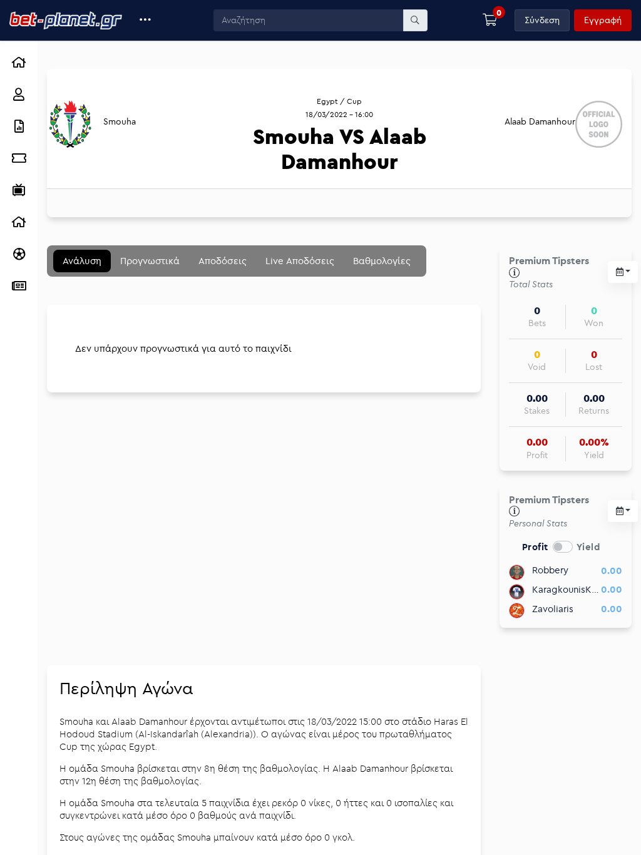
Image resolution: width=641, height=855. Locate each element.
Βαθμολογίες (382, 261)
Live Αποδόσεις (299, 261)
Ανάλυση (82, 261)
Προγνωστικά (150, 261)
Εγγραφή (603, 20)
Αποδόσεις (222, 261)
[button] (145, 20)
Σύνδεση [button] (542, 20)
